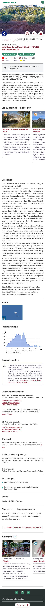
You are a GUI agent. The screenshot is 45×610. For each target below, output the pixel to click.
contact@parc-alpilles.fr (10, 373)
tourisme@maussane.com (11, 399)
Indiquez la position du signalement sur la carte (24, 497)
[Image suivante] (42, 17)
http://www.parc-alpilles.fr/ (11, 371)
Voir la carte (21, 605)
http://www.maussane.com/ (12, 397)
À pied (13, 40)
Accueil (6, 40)
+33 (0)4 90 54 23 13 (9, 401)
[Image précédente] (2, 17)
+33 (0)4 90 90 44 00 (9, 375)
